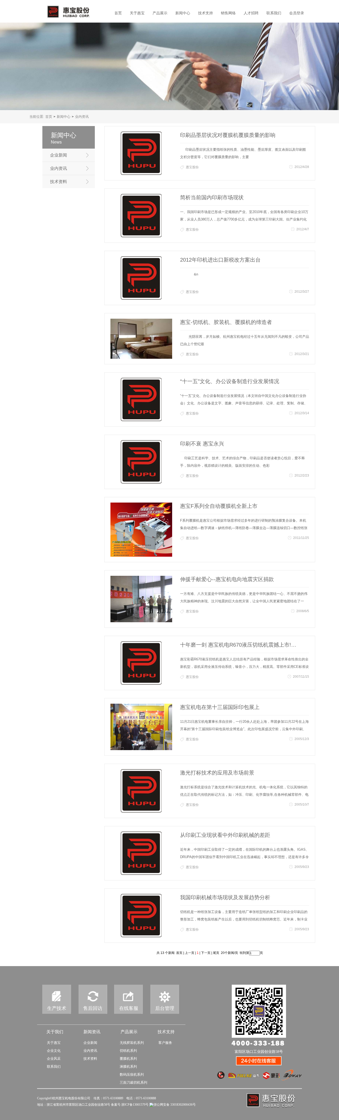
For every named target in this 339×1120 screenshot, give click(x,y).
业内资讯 (58, 168)
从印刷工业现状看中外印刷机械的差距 (225, 835)
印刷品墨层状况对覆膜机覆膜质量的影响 (227, 135)
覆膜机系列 (128, 1059)
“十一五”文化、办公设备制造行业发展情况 (229, 381)
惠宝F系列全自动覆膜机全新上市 (218, 506)
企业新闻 (58, 155)
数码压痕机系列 (132, 1074)
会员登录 (296, 13)
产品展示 (160, 13)
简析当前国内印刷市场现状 (212, 197)
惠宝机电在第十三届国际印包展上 (220, 707)
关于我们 (54, 1032)
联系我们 (273, 13)
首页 (118, 13)
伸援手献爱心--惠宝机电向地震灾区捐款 (227, 579)
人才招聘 (251, 13)
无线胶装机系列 (132, 1043)
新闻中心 (182, 13)
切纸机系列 (128, 1051)
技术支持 (205, 13)
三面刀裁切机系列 (133, 1082)
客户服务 (165, 1043)
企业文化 (54, 1051)
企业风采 (54, 1059)
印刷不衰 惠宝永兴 (202, 444)
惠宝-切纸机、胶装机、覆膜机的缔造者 (226, 322)
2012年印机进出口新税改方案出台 (220, 260)
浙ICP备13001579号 (135, 1104)
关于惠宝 (137, 13)
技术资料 (58, 181)
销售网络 (228, 13)
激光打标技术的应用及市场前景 (217, 773)
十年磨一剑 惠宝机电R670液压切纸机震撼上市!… (238, 645)
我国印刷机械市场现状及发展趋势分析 (225, 897)
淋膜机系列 (128, 1067)
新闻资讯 (91, 1032)
